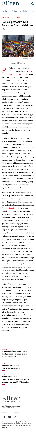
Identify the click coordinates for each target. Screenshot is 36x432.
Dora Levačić (14, 63)
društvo (5, 11)
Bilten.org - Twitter (9, 417)
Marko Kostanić (7, 365)
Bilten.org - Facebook (4, 417)
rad (33, 11)
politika (24, 11)
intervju (5, 349)
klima (15, 11)
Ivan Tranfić (17, 351)
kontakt (5, 412)
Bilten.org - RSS (15, 417)
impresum (15, 412)
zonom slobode (9, 208)
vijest (18, 17)
